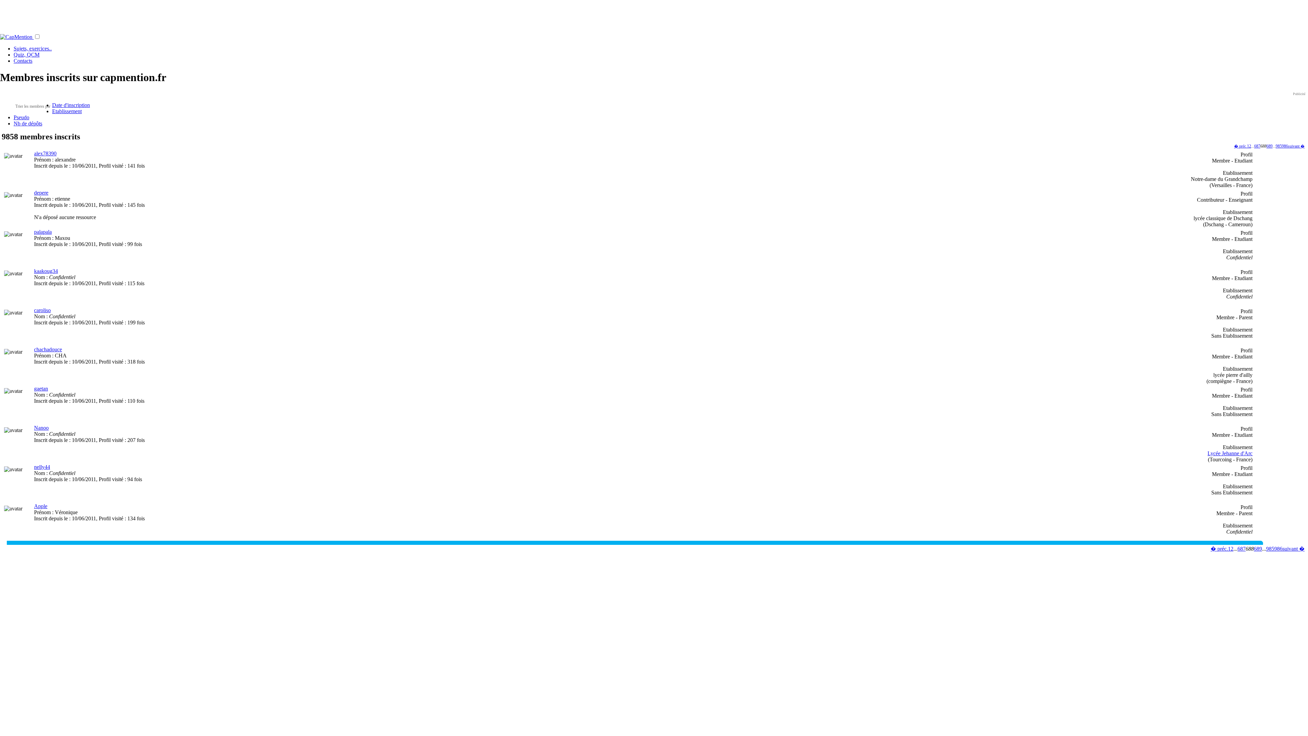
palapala (43, 232)
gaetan (41, 389)
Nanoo (41, 428)
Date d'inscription (71, 105)
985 (1279, 146)
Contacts (23, 61)
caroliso (42, 310)
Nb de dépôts (28, 123)
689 (1269, 146)
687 (1257, 146)
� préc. (1240, 146)
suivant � (1296, 146)
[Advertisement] (654, 15)
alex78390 (45, 153)
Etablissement (67, 111)
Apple (40, 506)
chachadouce (48, 349)
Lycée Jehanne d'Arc (1230, 453)
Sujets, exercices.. (33, 48)
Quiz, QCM (27, 55)
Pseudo (21, 117)
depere (41, 193)
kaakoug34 (46, 271)
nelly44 (42, 467)
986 (1285, 146)
